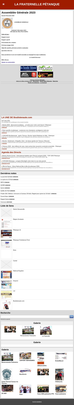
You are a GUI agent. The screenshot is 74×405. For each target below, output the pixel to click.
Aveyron (15, 281)
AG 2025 (4, 393)
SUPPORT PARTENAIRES (27, 360)
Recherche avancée (5, 319)
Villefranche (58, 381)
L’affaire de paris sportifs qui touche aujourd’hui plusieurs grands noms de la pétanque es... (25, 131)
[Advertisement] (37, 101)
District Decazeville (19, 209)
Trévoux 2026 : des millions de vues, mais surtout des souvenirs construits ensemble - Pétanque (32, 146)
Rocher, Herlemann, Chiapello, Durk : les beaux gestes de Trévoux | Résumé (26, 141)
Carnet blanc (4, 196)
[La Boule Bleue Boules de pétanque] (28, 66)
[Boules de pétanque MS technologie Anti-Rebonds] (28, 72)
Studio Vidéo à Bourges (46, 81)
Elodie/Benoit (59, 361)
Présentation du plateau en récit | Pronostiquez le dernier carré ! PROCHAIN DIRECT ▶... (25, 157)
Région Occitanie (18, 219)
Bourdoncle (22, 374)
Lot (14, 291)
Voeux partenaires (60, 394)
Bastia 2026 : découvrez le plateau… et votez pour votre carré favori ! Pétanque (27, 125)
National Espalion (18, 271)
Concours (3, 202)
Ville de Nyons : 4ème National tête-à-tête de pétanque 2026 (20, 166)
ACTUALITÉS (6, 121)
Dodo (21, 394)
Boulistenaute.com (18, 301)
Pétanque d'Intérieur (37, 80)
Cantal (15, 260)
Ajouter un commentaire (8, 62)
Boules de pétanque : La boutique (37, 82)
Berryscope (36, 81)
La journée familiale (7, 176)
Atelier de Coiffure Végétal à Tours (24, 81)
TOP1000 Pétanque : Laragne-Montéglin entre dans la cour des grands (24, 161)
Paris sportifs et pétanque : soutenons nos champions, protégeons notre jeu (26, 130)
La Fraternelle (46, 336)
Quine (2, 188)
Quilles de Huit (5, 191)
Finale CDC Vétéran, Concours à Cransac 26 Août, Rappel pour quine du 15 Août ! (26, 193)
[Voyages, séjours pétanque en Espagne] (45, 72)
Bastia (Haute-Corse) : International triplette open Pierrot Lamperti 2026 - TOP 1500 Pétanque (31, 155)
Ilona (14, 250)
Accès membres (37, 402)
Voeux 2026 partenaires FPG (45, 394)
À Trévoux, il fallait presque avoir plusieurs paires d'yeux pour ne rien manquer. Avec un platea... (27, 142)
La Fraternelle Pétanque (37, 4)
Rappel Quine (5, 199)
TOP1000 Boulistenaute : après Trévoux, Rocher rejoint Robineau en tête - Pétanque (28, 135)
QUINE (3, 185)
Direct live (55, 81)
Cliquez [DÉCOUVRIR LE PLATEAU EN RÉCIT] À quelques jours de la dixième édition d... (25, 126)
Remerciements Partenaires (28, 335)
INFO (2, 182)
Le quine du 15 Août (7, 179)
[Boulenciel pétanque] (45, 66)
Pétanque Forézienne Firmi (21, 240)
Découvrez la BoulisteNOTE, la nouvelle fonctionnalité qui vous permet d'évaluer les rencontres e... (27, 162)
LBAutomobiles (42, 365)
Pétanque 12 (17, 230)
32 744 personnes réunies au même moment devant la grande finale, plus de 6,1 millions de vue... (27, 147)
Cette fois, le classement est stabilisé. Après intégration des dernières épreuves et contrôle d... (26, 137)
